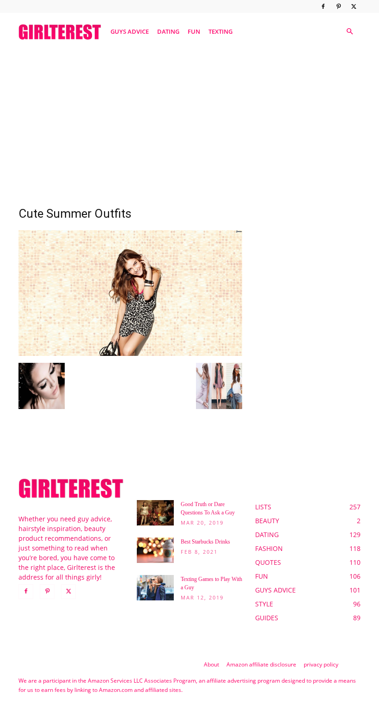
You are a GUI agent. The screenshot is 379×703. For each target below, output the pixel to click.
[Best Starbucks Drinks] (155, 550)
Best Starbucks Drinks (205, 541)
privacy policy (321, 664)
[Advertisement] (189, 121)
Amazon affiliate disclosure (261, 664)
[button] (349, 31)
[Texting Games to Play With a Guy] (155, 587)
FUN (194, 31)
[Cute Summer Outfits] (130, 353)
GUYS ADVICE (129, 31)
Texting (220, 31)
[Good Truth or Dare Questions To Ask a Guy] (155, 513)
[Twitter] (354, 6)
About (211, 664)
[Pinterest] (338, 6)
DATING (168, 31)
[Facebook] (323, 6)
